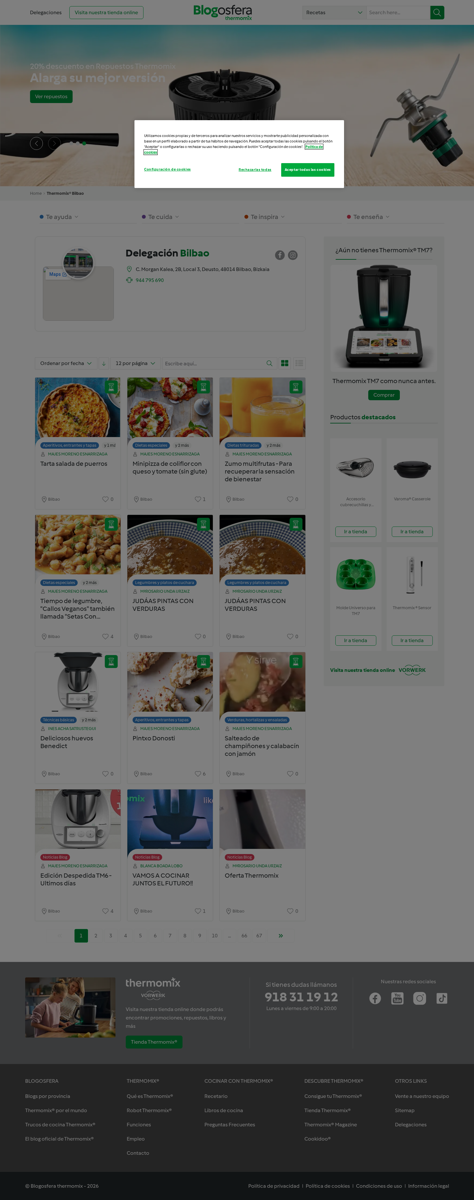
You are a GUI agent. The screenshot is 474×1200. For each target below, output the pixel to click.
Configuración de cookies (167, 169)
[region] (239, 154)
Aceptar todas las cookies (308, 169)
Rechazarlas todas (255, 169)
